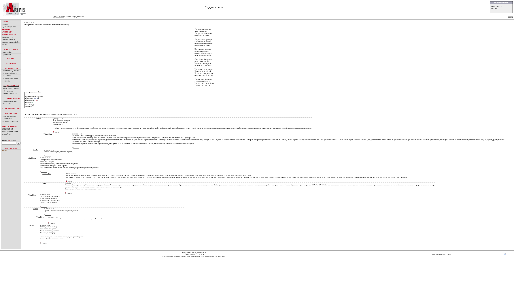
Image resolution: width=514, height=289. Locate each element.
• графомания (7, 118)
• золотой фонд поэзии (10, 71)
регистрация (496, 6)
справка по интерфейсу (11, 42)
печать (510, 17)
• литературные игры (10, 121)
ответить (56, 132)
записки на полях (8, 40)
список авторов (7, 37)
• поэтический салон (9, 73)
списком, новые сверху (70, 114)
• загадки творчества (9, 93)
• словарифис (7, 52)
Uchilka (38, 118)
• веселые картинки (9, 116)
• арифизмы (6, 55)
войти (494, 8)
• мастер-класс (7, 103)
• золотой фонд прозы (10, 88)
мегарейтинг (6, 134)
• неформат (6, 81)
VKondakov (64, 25)
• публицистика (7, 91)
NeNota (35, 209)
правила (5, 24)
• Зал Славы (6, 76)
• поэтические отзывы (10, 78)
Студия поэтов (58, 17)
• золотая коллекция (9, 101)
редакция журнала (9, 27)
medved (31, 225)
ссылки (4, 45)
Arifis (193, 255)
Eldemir (441, 254)
